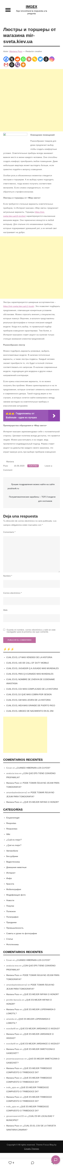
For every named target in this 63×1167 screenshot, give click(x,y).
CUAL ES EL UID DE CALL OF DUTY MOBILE (27, 663)
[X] (11, 59)
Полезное (11, 911)
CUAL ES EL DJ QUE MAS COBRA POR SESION (29, 694)
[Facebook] (6, 59)
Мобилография (13, 889)
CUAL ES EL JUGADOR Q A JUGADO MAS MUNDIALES (32, 668)
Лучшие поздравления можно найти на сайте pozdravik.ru (31, 486)
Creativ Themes (31, 1149)
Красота (10, 884)
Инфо (9, 878)
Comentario (9, 532)
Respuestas (11, 829)
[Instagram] (51, 59)
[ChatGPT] (11, 64)
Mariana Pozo (15, 51)
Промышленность (14, 928)
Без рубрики (12, 856)
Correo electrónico (12, 593)
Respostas (11, 823)
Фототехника (12, 944)
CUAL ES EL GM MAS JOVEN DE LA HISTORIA (28, 700)
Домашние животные (16, 867)
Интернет (10, 873)
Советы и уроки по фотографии (21, 933)
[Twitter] (40, 59)
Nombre (7, 576)
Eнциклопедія (12, 818)
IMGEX (31, 7)
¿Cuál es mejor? (14, 840)
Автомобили (12, 851)
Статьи (9, 939)
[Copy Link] (34, 59)
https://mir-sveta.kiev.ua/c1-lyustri (18, 306)
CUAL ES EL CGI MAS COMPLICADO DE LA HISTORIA (32, 689)
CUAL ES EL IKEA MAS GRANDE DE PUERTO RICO (30, 705)
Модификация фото (16, 895)
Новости (10, 900)
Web (5, 610)
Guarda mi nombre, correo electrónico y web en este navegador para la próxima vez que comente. (31, 631)
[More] (23, 64)
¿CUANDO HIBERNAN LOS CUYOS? (33, 768)
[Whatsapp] (23, 59)
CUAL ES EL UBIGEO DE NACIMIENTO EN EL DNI (29, 711)
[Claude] (29, 59)
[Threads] (46, 59)
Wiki (8, 834)
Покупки (33, 466)
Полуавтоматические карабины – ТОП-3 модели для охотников (32, 499)
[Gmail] (6, 64)
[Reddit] (17, 59)
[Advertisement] (31, 100)
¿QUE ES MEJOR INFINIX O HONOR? (41, 802)
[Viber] (17, 64)
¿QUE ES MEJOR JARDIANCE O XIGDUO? (39, 1028)
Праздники (11, 922)
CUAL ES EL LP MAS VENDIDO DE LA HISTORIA (29, 657)
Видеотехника (13, 862)
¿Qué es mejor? (13, 845)
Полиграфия (12, 917)
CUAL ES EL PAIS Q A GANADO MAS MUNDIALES (29, 674)
